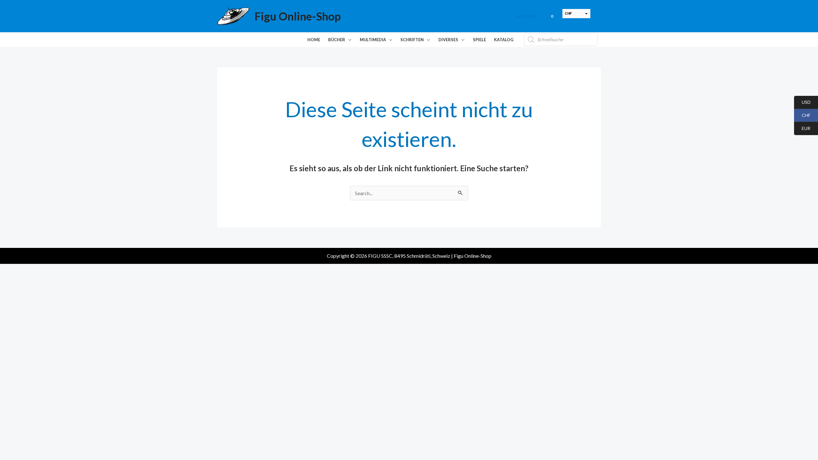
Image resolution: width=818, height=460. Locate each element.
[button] (348, 39)
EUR (802, 129)
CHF (802, 115)
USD (802, 102)
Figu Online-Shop (297, 16)
